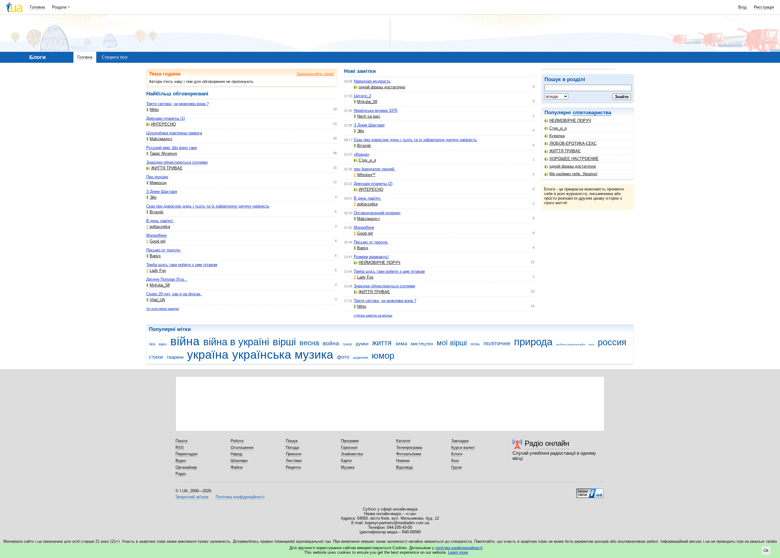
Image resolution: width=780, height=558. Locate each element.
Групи (456, 467)
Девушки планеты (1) (165, 118)
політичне (497, 343)
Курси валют (463, 447)
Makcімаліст (161, 139)
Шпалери (239, 460)
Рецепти (293, 467)
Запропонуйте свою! (315, 74)
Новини (403, 460)
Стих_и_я (558, 128)
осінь (475, 344)
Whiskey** (366, 174)
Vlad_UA (157, 299)
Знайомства (352, 454)
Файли (237, 467)
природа (533, 341)
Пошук (292, 441)
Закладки (460, 441)
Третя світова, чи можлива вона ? (177, 103)
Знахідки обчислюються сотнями (176, 162)
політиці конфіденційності (459, 548)
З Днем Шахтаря (161, 191)
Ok (766, 550)
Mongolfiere (156, 235)
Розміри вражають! (371, 256)
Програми (350, 441)
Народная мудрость (372, 81)
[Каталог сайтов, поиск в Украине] (589, 491)
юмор (383, 356)
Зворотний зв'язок (192, 497)
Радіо (181, 473)
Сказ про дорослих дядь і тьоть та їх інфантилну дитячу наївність (207, 206)
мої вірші (452, 343)
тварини (175, 357)
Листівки (294, 460)
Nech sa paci (368, 116)
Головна (37, 7)
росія (591, 344)
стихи (156, 357)
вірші (284, 341)
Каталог (403, 441)
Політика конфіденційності (240, 497)
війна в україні (236, 341)
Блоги (456, 454)
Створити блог (115, 57)
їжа (152, 344)
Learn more (458, 552)
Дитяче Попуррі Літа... (166, 279)
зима (401, 344)
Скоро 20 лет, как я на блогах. (174, 294)
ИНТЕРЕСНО (163, 124)
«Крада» (361, 154)
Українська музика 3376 (375, 110)
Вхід (742, 7)
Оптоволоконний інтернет (377, 213)
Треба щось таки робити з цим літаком (181, 264)
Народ (236, 454)
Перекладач (187, 454)
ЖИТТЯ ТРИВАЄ (565, 151)
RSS (180, 447)
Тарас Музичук (163, 153)
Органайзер (186, 467)
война (331, 343)
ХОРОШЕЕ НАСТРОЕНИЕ (574, 158)
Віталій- (157, 212)
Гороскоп (349, 447)
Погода (292, 447)
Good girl (157, 241)
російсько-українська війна (570, 344)
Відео (181, 460)
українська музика (282, 354)
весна (309, 343)
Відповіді (404, 467)
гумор (347, 344)
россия (612, 342)
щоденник (360, 357)
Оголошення (242, 447)
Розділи (59, 7)
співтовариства (592, 113)
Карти (346, 460)
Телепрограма (409, 447)
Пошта (181, 441)
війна (185, 341)
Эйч (153, 197)
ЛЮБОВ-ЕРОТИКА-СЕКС (573, 143)
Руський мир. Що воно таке (171, 147)
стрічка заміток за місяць (373, 315)
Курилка (557, 135)
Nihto (154, 109)
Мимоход (158, 182)
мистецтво (422, 343)
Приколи (293, 454)
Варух (155, 256)
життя (382, 343)
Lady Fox (158, 270)
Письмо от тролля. (163, 250)
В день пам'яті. (160, 221)
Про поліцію (157, 177)
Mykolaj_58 (160, 285)
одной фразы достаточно (572, 166)
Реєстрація (764, 7)
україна (208, 354)
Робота (237, 441)
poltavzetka (160, 226)
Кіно (455, 460)
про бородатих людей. (374, 169)
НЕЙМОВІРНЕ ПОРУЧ (570, 120)
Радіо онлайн (547, 443)
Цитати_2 (362, 96)
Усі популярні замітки (162, 309)
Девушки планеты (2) (373, 183)
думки (362, 343)
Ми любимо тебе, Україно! (573, 174)
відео (163, 344)
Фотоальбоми (408, 454)
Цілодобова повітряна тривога (174, 133)
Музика (347, 467)
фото (343, 357)
